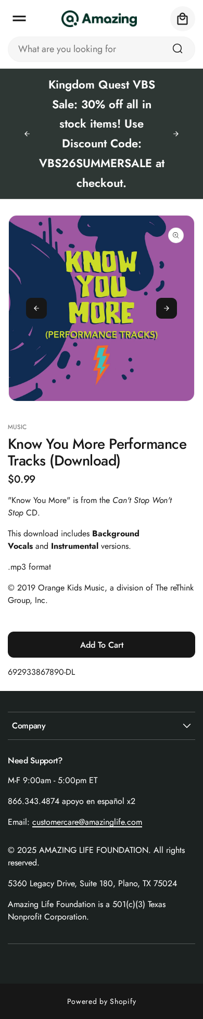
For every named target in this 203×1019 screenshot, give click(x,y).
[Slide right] (166, 308)
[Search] (177, 48)
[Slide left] (36, 308)
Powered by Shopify (101, 1001)
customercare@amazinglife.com (87, 822)
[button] (19, 18)
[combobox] (101, 49)
